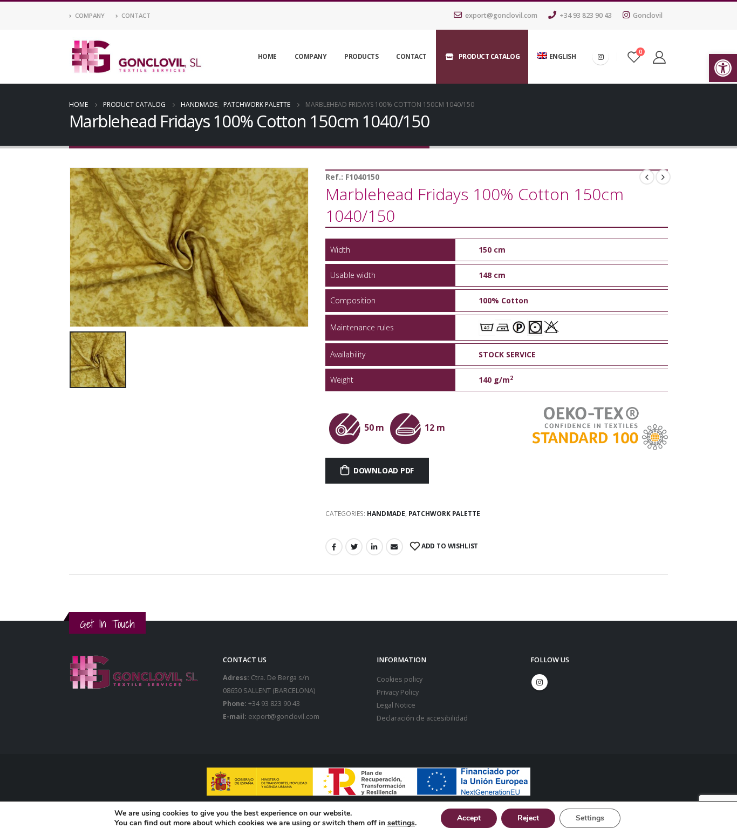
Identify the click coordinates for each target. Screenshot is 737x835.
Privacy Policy (398, 692)
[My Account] (659, 57)
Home (267, 56)
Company (90, 15)
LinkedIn (374, 546)
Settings (590, 818)
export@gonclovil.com (501, 15)
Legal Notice (396, 705)
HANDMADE (386, 513)
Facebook (334, 546)
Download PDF (383, 470)
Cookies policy (399, 679)
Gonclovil (648, 15)
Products (361, 56)
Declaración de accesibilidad (422, 718)
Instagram (539, 682)
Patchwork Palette (444, 513)
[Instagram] (600, 57)
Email (394, 546)
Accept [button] (469, 818)
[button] (723, 68)
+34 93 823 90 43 (585, 15)
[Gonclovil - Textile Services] (136, 56)
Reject (528, 818)
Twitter (354, 546)
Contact (136, 15)
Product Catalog (489, 56)
